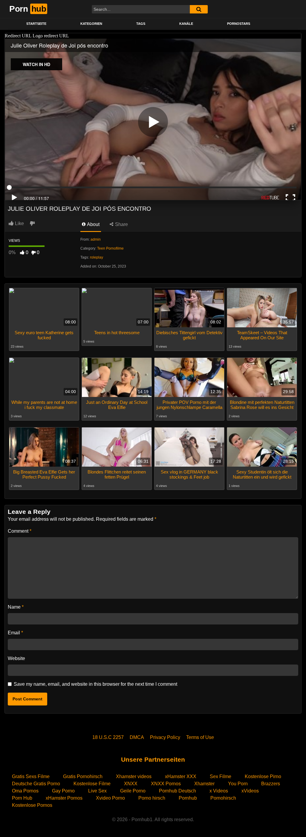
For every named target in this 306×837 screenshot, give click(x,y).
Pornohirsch (223, 798)
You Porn (238, 783)
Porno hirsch (151, 798)
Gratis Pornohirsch (82, 776)
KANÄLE (186, 23)
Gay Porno (63, 790)
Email (15, 632)
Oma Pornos (25, 790)
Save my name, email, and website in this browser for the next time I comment (95, 684)
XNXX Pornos (166, 783)
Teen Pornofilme (110, 248)
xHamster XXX (180, 776)
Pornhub (188, 798)
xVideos (250, 790)
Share (121, 224)
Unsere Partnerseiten (153, 759)
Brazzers (270, 783)
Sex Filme (220, 776)
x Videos (218, 790)
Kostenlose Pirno (263, 776)
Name (16, 607)
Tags (140, 23)
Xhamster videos (134, 776)
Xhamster (204, 783)
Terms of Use (200, 737)
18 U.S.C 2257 (108, 737)
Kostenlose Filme (92, 783)
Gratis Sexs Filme (31, 776)
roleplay (96, 257)
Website (16, 658)
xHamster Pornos (64, 798)
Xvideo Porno (110, 798)
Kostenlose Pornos (32, 805)
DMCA (137, 737)
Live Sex (97, 790)
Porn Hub (22, 798)
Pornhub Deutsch (177, 790)
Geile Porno (133, 790)
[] (199, 9)
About (93, 224)
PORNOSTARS (238, 23)
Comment (19, 531)
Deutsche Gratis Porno (36, 783)
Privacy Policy (165, 737)
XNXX (130, 783)
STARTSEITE (36, 23)
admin (96, 239)
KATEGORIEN (91, 23)
